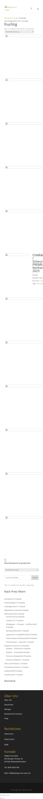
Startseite (8, 18)
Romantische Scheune (13, 714)
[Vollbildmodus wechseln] (3, 795)
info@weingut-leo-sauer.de (19, 773)
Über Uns (8, 700)
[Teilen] (6, 795)
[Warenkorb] (5, 560)
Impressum (8, 734)
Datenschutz (9, 739)
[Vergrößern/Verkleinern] (1, 795)
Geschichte (8, 704)
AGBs (6, 744)
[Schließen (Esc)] (8, 795)
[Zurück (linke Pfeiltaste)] (1, 798)
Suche (34, 577)
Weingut (7, 709)
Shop (15, 18)
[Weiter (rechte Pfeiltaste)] (3, 798)
